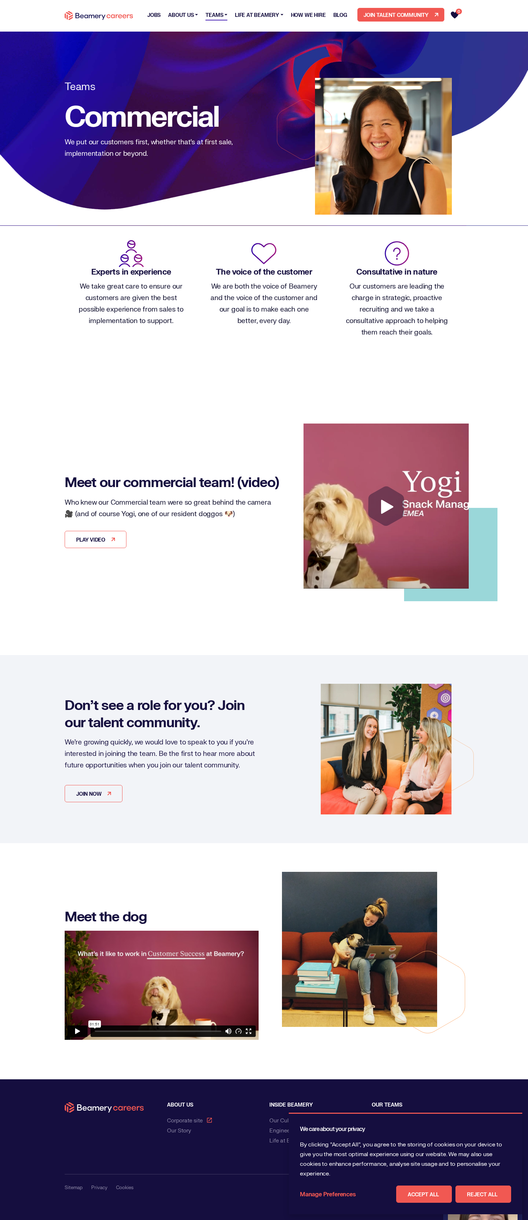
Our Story (179, 1130)
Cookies (125, 1187)
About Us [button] (181, 14)
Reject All (482, 1194)
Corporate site (185, 1120)
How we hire (308, 14)
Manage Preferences (328, 1194)
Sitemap (74, 1187)
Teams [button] (214, 14)
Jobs (154, 14)
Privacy (99, 1187)
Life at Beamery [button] (257, 14)
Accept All (423, 1194)
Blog (340, 14)
